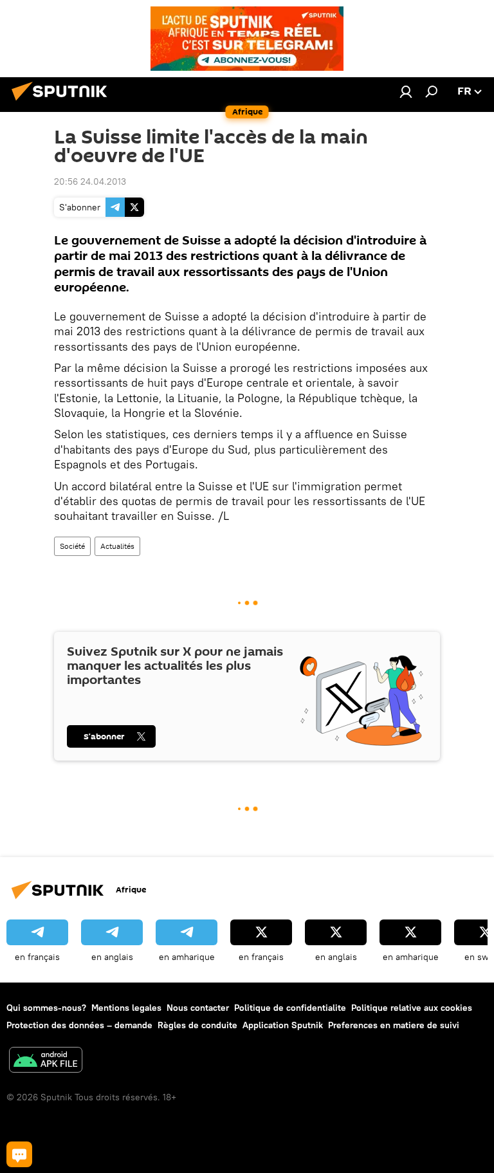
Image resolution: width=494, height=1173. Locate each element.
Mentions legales (126, 1007)
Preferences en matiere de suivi (393, 1025)
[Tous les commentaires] (19, 1154)
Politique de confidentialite (290, 1007)
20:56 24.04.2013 (90, 181)
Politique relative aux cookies (411, 1007)
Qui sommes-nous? (46, 1007)
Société (72, 546)
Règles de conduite (197, 1025)
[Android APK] (45, 1061)
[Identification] (406, 91)
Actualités (117, 546)
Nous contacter (198, 1007)
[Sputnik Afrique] (63, 102)
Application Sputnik (282, 1025)
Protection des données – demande (79, 1025)
